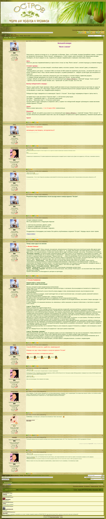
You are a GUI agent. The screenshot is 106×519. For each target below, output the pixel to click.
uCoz (61, 517)
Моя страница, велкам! (30, 420)
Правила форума (94, 30)
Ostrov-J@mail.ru (72, 79)
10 (47, 368)
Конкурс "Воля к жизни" (25, 35)
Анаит (12, 34)
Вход (101, 25)
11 (45, 391)
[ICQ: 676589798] (35, 122)
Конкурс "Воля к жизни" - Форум (86, 25)
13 (45, 437)
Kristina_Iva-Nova (14, 368)
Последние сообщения (78, 30)
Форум (3, 35)
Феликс (9, 484)
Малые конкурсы (15, 35)
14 (45, 452)
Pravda (15, 34)
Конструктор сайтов (54, 517)
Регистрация (96, 25)
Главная (76, 25)
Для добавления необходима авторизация (53, 515)
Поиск (100, 30)
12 (45, 414)
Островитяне (86, 30)
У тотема (8, 35)
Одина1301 (14, 437)
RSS (17, 25)
